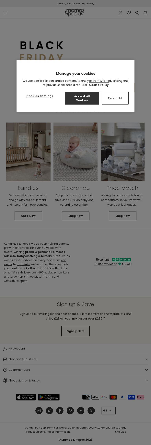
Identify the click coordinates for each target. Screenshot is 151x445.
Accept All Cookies (82, 98)
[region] (75, 86)
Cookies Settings (39, 96)
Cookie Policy (99, 85)
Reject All (115, 98)
